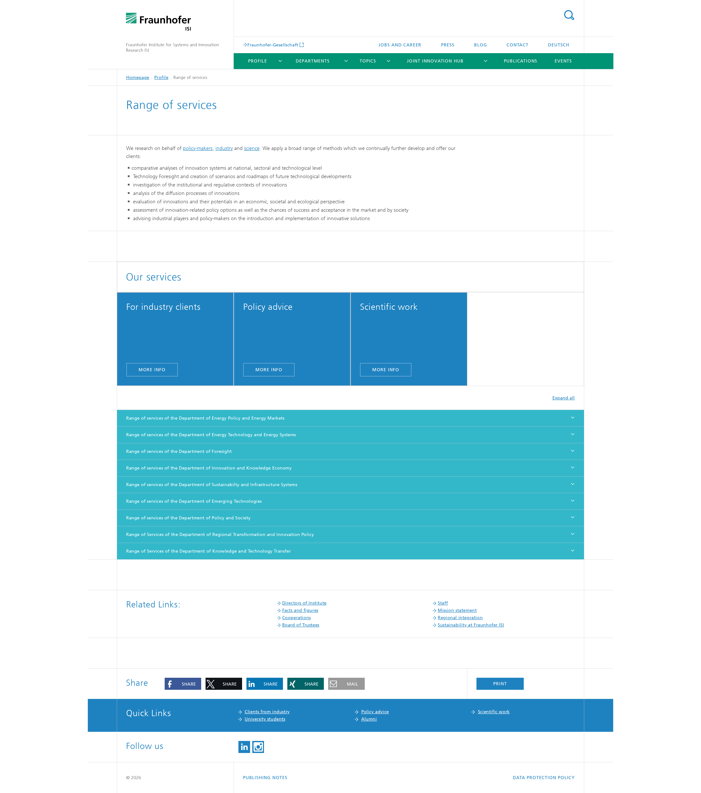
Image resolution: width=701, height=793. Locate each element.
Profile (257, 61)
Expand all (563, 397)
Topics (368, 61)
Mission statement (457, 610)
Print (500, 683)
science (252, 148)
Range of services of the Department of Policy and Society (188, 517)
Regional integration (460, 617)
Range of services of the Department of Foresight (179, 451)
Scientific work (494, 711)
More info (152, 369)
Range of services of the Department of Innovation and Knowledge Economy (209, 468)
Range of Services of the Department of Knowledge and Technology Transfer (208, 551)
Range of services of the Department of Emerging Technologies (194, 501)
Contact (517, 44)
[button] (183, 684)
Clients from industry (267, 711)
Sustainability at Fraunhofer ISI (471, 624)
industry (224, 148)
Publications (520, 61)
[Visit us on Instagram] (258, 747)
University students (265, 719)
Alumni (369, 719)
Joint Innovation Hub (435, 61)
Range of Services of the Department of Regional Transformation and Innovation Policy (220, 534)
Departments (313, 61)
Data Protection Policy (544, 777)
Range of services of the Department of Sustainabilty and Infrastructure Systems (211, 484)
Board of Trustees (300, 624)
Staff (443, 603)
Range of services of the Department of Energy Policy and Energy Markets (205, 418)
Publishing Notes (265, 777)
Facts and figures (300, 610)
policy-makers (197, 148)
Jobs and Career (399, 44)
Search (569, 15)
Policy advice (375, 711)
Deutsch (558, 44)
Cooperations (296, 617)
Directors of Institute (304, 603)
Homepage (137, 77)
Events (563, 61)
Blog (480, 44)
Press (448, 44)
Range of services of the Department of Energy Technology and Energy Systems (211, 434)
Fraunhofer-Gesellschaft (272, 44)
